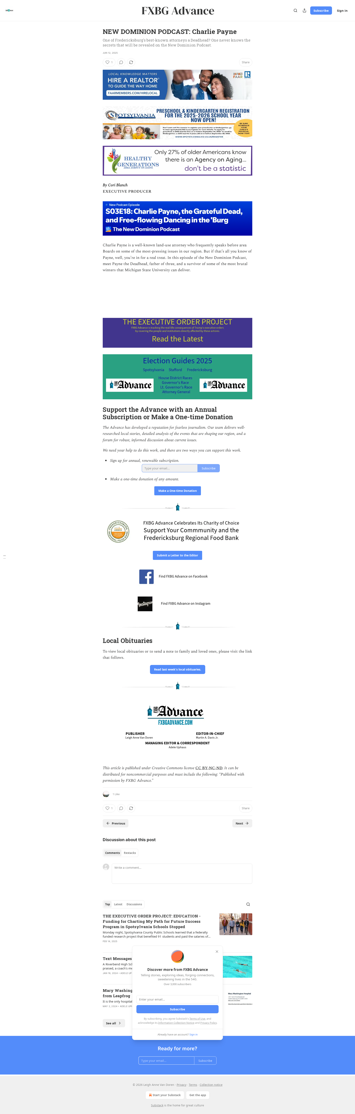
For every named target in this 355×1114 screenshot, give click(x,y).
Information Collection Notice (176, 1023)
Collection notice (211, 1085)
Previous (118, 823)
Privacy (181, 1085)
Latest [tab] (118, 904)
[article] (177, 931)
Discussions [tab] (134, 904)
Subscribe (321, 10)
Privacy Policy (208, 1023)
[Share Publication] (304, 10)
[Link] (97, 413)
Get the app (197, 1095)
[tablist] (120, 853)
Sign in (342, 10)
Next (239, 823)
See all (111, 1023)
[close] (217, 951)
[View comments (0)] (121, 62)
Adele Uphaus (129, 973)
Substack (157, 1105)
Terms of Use (197, 1018)
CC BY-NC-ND (208, 768)
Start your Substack (167, 1095)
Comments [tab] (112, 853)
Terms (193, 1085)
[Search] (295, 10)
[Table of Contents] (4, 557)
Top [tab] (107, 904)
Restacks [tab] (130, 853)
